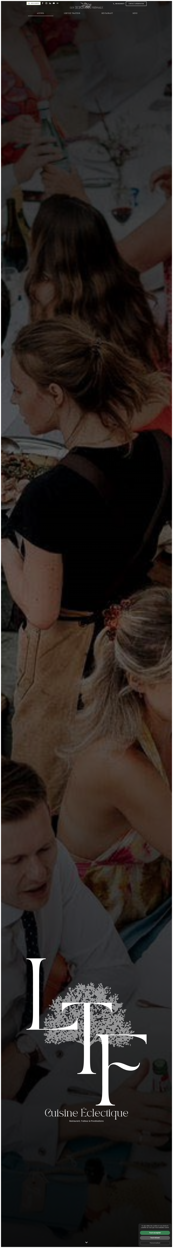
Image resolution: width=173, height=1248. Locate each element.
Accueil (40, 13)
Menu (135, 13)
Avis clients (35, 3)
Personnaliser (155, 1243)
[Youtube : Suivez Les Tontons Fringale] (53, 3)
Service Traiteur (72, 13)
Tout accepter (155, 1233)
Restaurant (107, 13)
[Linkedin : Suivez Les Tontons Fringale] (50, 3)
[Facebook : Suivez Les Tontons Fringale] (42, 3)
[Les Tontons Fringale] (86, 6)
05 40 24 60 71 (119, 4)
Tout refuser (155, 1238)
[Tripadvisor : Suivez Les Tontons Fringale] (57, 3)
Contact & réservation (136, 4)
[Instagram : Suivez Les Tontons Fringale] (46, 3)
